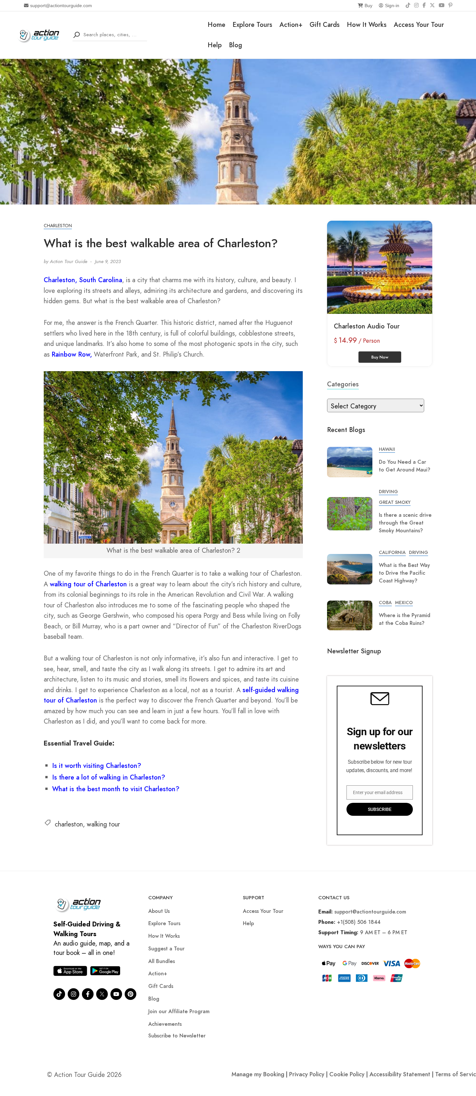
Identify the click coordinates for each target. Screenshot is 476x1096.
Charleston (58, 225)
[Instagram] (416, 5)
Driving (388, 491)
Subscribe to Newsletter (177, 1035)
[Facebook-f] (88, 994)
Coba (385, 602)
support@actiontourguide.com (61, 5)
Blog (235, 45)
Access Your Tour (419, 24)
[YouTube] (442, 5)
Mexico (404, 602)
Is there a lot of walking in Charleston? (108, 777)
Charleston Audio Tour (367, 326)
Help (215, 45)
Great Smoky (395, 502)
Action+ (290, 24)
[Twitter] (102, 994)
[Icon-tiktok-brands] (59, 994)
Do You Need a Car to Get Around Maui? (404, 465)
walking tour (103, 824)
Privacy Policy (306, 1074)
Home (216, 24)
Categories (343, 384)
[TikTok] (408, 5)
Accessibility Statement (399, 1074)
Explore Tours (252, 24)
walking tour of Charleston (88, 584)
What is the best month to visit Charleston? (115, 789)
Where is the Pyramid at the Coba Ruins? (404, 619)
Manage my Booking (259, 1074)
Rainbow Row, (71, 354)
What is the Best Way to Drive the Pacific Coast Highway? (404, 572)
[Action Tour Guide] (40, 34)
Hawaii (387, 449)
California (392, 552)
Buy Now (379, 357)
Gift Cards (325, 24)
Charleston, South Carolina (83, 280)
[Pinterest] (450, 5)
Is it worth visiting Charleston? (96, 765)
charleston (69, 824)
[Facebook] (424, 5)
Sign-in (392, 5)
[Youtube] (116, 994)
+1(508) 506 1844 (358, 922)
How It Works (367, 24)
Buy (368, 5)
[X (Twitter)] (432, 5)
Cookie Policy (347, 1074)
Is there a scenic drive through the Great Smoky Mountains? (405, 522)
